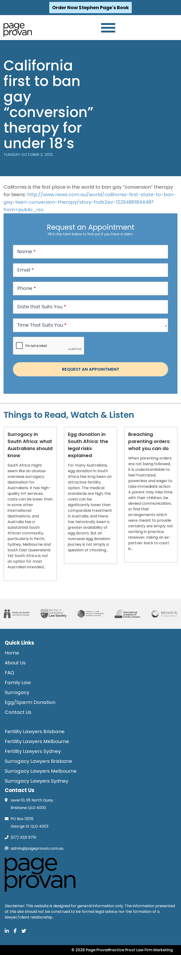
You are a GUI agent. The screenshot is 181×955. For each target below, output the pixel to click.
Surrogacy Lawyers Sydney (36, 781)
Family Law (18, 682)
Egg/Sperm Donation (30, 702)
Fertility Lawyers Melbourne (37, 741)
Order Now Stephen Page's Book (90, 7)
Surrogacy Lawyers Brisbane (38, 761)
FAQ (9, 672)
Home (12, 653)
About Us (15, 662)
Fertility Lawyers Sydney (33, 751)
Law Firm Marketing (154, 950)
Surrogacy (17, 692)
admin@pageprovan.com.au (37, 848)
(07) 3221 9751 (23, 837)
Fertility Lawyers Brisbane (35, 731)
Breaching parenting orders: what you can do (149, 441)
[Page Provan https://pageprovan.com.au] (18, 30)
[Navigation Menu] (108, 28)
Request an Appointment (90, 369)
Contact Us (18, 712)
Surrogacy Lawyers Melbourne (41, 771)
